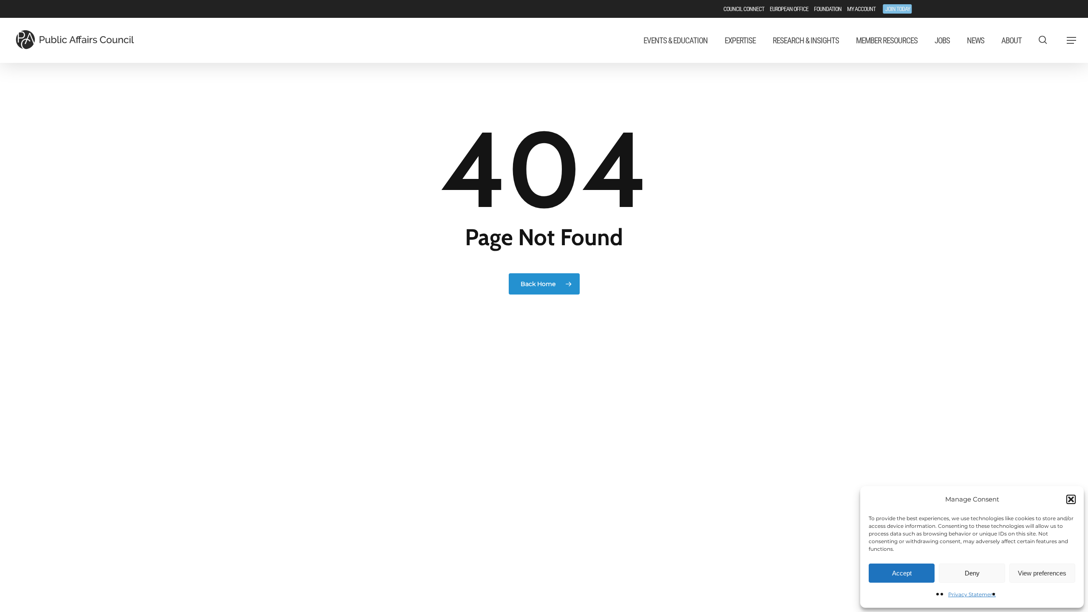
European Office (789, 9)
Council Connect (743, 9)
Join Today (897, 9)
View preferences (1042, 573)
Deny (972, 573)
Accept (902, 573)
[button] (1071, 499)
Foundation (828, 9)
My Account (861, 9)
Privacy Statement (972, 594)
